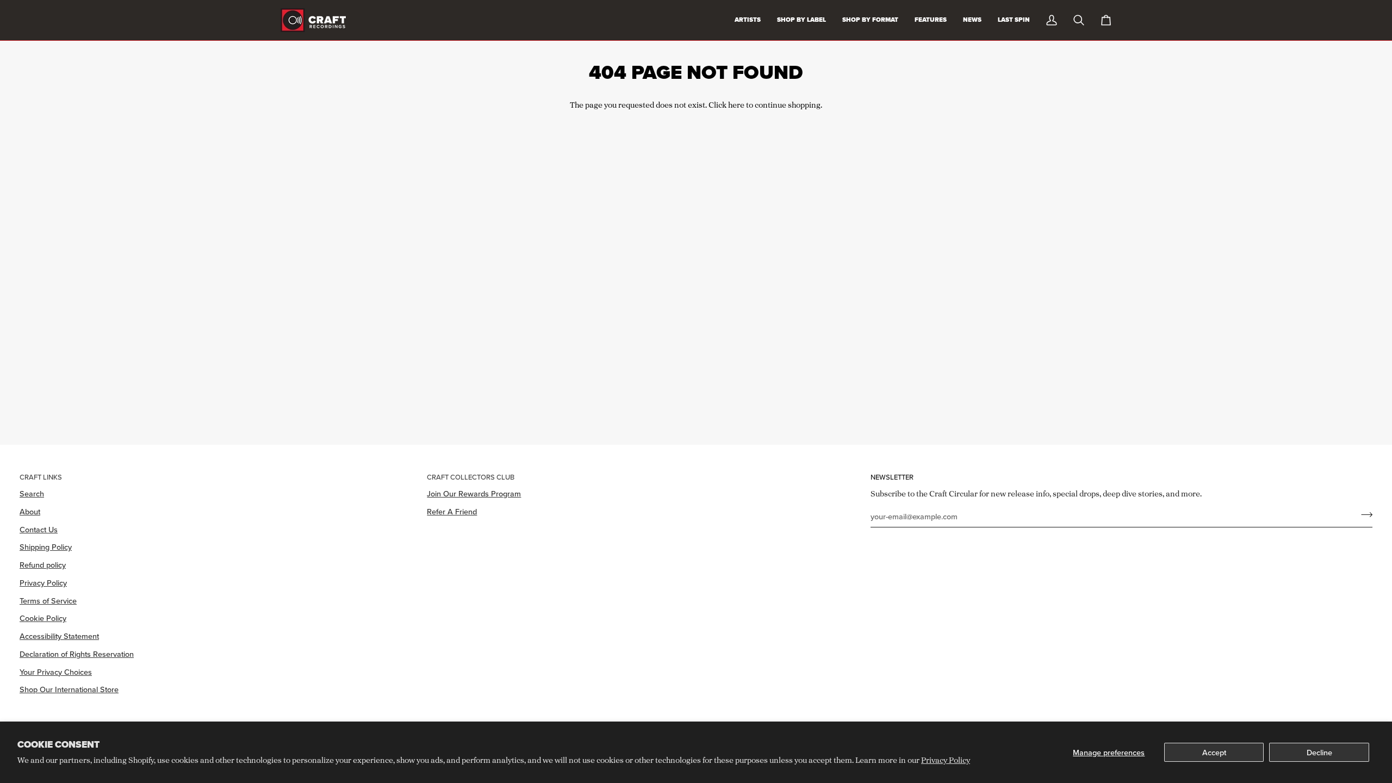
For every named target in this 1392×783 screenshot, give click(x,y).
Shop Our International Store (69, 689)
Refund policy (43, 564)
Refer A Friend (452, 511)
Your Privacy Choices (56, 672)
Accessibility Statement (59, 636)
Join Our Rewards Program (474, 493)
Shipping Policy (46, 546)
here (736, 104)
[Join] (1363, 515)
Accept (1214, 752)
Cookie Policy (43, 618)
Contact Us (39, 529)
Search (32, 493)
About (30, 511)
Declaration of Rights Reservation (77, 654)
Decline (1319, 752)
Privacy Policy (945, 760)
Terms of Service (48, 600)
